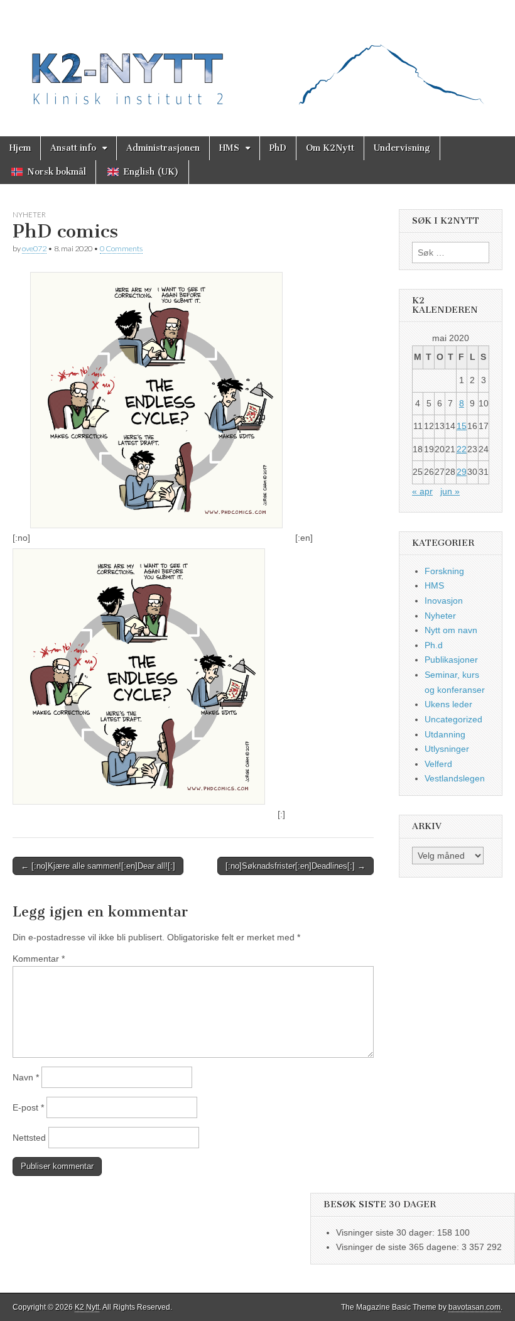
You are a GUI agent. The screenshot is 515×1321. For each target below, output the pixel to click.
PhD (277, 148)
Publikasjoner (451, 660)
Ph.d (434, 645)
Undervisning (402, 148)
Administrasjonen (163, 148)
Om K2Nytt (330, 148)
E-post (28, 1107)
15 (462, 426)
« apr (422, 491)
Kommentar (39, 959)
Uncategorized (453, 719)
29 (462, 472)
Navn (26, 1077)
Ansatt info (73, 148)
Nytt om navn (451, 630)
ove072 (34, 248)
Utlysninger (447, 749)
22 (462, 449)
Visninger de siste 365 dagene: (399, 1247)
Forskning (444, 571)
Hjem (20, 148)
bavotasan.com (474, 1307)
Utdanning (445, 734)
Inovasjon (444, 600)
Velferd (438, 764)
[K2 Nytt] (257, 58)
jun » (450, 491)
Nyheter (29, 214)
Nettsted (29, 1138)
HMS (229, 148)
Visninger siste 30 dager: (386, 1232)
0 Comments (121, 248)
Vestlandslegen (455, 778)
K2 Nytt (87, 1307)
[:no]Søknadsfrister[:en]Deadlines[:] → (295, 866)
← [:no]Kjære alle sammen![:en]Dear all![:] (98, 866)
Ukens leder (448, 704)
